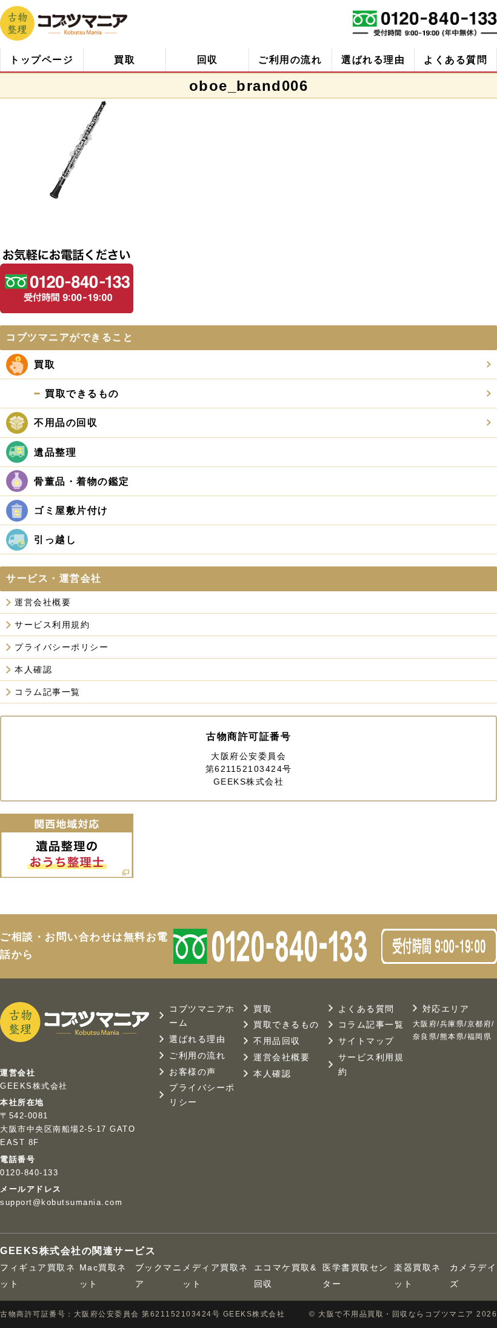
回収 (207, 60)
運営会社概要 (43, 602)
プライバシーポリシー (61, 647)
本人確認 (33, 669)
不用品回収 (277, 1041)
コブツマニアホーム (202, 1016)
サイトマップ (366, 1041)
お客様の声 (192, 1072)
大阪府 (425, 1024)
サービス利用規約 (52, 624)
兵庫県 (452, 1024)
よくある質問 (455, 60)
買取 (124, 60)
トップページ (41, 60)
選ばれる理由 (373, 60)
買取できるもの (286, 1024)
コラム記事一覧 (48, 692)
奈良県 (425, 1036)
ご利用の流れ (290, 60)
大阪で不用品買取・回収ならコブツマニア (397, 1314)
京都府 (479, 1024)
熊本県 (452, 1036)
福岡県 (479, 1036)
